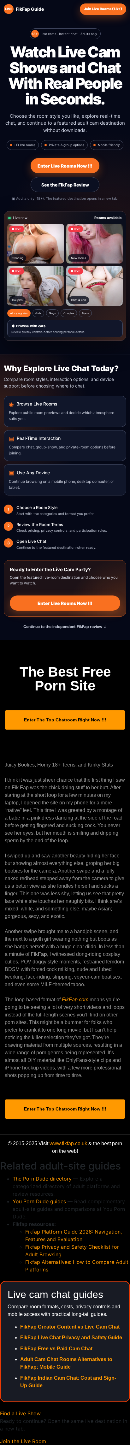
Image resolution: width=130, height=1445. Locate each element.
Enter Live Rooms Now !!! (65, 166)
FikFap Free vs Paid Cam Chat (56, 1348)
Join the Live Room (23, 1441)
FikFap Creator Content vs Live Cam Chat (70, 1327)
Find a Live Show (20, 1413)
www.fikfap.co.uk (68, 1143)
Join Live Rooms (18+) (103, 9)
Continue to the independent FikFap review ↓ (65, 626)
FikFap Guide (24, 9)
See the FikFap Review (65, 184)
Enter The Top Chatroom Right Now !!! (65, 719)
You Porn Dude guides (39, 1201)
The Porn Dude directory (42, 1179)
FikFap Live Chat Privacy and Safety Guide (71, 1337)
